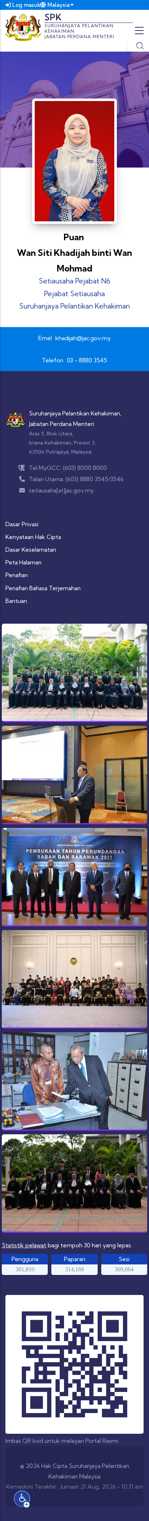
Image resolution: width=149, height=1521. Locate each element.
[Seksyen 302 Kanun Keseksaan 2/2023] (74, 774)
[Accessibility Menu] (22, 1499)
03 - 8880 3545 (87, 360)
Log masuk (26, 4)
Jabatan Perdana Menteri (61, 423)
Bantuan (16, 600)
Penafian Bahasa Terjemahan (43, 588)
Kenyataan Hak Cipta (33, 536)
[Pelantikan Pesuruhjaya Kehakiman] (74, 1183)
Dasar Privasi (21, 524)
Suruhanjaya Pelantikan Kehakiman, (75, 413)
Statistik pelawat (24, 1245)
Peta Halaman (23, 562)
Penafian (16, 575)
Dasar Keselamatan (30, 549)
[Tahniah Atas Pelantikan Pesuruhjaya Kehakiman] (74, 672)
